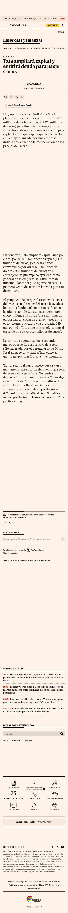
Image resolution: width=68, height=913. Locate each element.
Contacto (11, 881)
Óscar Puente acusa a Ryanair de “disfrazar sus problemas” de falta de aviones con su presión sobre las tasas (33, 677)
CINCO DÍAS (34, 84)
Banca (6, 48)
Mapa (41, 885)
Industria (46, 539)
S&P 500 (28, 19)
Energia (36, 48)
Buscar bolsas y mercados (18, 725)
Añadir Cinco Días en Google (20, 105)
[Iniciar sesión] (63, 25)
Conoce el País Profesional (34, 822)
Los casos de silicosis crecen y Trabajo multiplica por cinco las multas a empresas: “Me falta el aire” (33, 701)
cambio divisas (34, 798)
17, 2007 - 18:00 (34, 89)
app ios (34, 809)
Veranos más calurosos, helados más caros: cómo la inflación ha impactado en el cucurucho (33, 710)
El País (61, 32)
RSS (46, 885)
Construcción (48, 48)
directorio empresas (54, 798)
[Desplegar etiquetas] (63, 539)
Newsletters (54, 885)
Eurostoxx (17, 741)
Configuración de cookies (49, 881)
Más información (10, 553)
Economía (34, 539)
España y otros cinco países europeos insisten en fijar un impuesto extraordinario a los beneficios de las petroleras (33, 689)
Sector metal (9, 539)
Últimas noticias (13, 669)
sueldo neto (54, 787)
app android (54, 809)
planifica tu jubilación (13, 798)
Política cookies (31, 881)
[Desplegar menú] (5, 25)
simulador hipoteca (34, 787)
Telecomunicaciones (21, 48)
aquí (48, 560)
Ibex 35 (8, 19)
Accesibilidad (32, 885)
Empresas (22, 539)
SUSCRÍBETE (53, 25)
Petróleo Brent (51, 19)
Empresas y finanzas (23, 40)
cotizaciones (13, 809)
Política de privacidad (17, 885)
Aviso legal (19, 881)
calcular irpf (13, 787)
